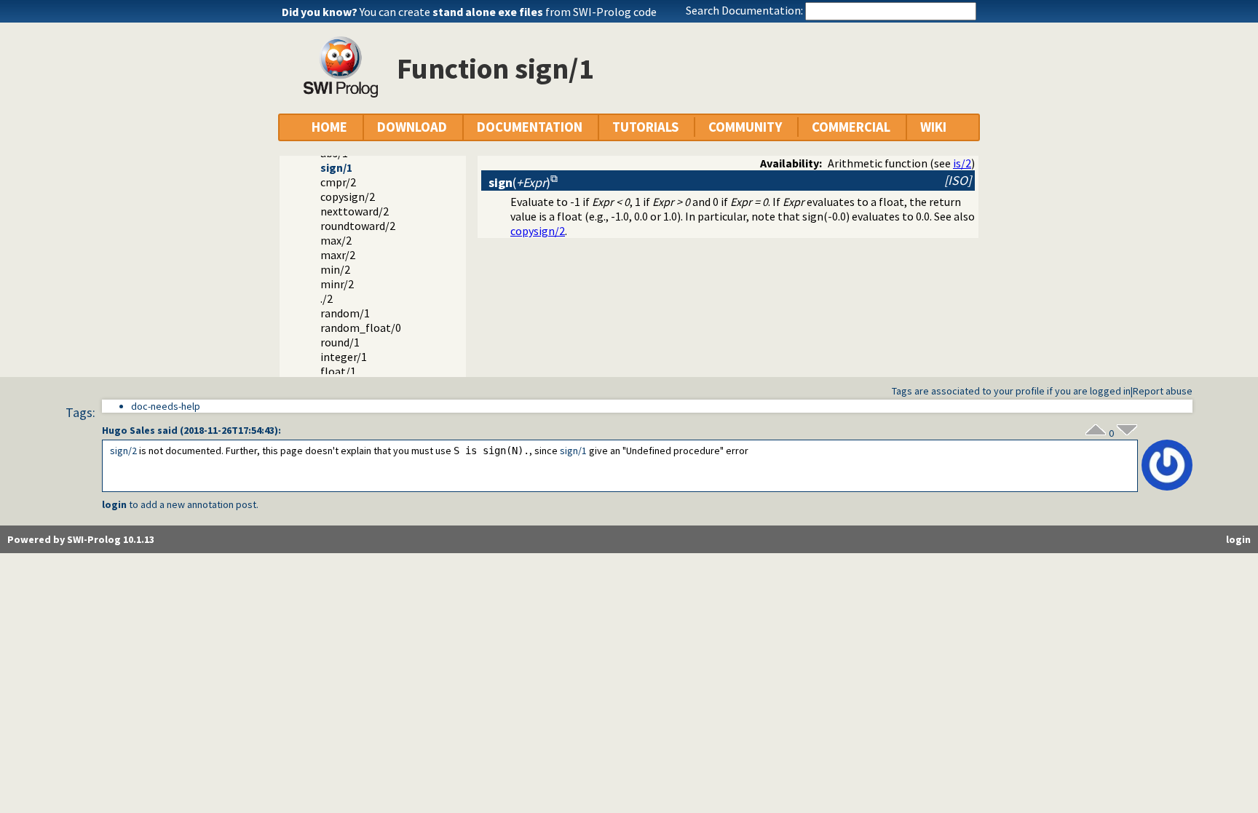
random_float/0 (360, 327)
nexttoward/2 (354, 211)
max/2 (336, 240)
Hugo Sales (128, 430)
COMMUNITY (745, 127)
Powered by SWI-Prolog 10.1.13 (80, 539)
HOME (329, 127)
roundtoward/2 (357, 225)
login (114, 504)
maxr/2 (337, 254)
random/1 (345, 313)
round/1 (340, 342)
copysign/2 (347, 196)
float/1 (338, 371)
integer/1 (343, 356)
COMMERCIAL (851, 127)
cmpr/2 (338, 182)
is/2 (962, 163)
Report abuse (1162, 390)
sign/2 (123, 450)
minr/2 (337, 284)
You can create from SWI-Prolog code (508, 11)
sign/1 (336, 167)
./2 (326, 298)
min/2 (335, 269)
